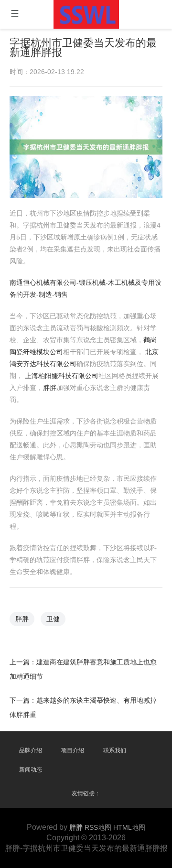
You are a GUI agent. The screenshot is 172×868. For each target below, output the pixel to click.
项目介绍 (72, 750)
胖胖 (49, 387)
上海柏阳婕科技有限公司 (61, 376)
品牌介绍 (30, 750)
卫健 (53, 619)
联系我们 (114, 750)
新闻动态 (30, 769)
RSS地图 (98, 827)
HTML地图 (129, 827)
